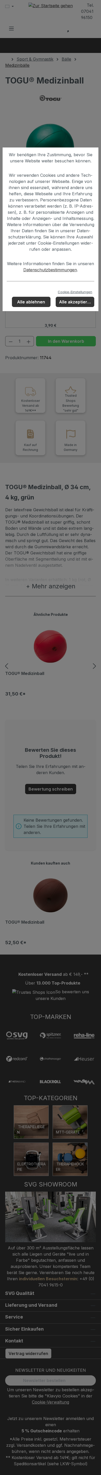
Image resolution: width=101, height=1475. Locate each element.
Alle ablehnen (31, 301)
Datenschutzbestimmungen (50, 269)
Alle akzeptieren (75, 301)
